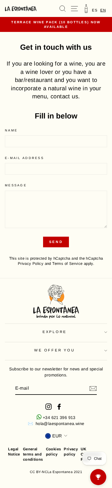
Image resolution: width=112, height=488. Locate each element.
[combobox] (103, 10)
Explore (55, 332)
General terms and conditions (33, 454)
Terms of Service (67, 263)
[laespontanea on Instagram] (48, 406)
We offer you (54, 350)
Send (56, 242)
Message (16, 185)
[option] (94, 10)
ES (94, 10)
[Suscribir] (93, 388)
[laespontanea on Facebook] (59, 406)
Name (11, 130)
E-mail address (24, 158)
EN (103, 10)
